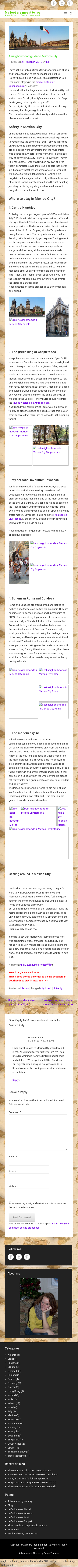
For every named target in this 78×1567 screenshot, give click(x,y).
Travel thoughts (16, 1455)
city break (46, 988)
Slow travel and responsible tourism (27, 1525)
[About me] (39, 1306)
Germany (12, 1383)
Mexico (24, 988)
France (11, 1379)
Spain (11, 1447)
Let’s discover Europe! (20, 1521)
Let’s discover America (20, 1513)
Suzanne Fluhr (35, 1037)
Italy (10, 1411)
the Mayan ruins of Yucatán (36, 964)
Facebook (54, 3)
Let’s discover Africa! (19, 1509)
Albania (12, 1354)
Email (12, 1171)
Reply (15, 1080)
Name (13, 1156)
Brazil (11, 1358)
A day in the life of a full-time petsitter (28, 1478)
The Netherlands (17, 1451)
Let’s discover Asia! (18, 1517)
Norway (12, 1427)
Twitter (62, 3)
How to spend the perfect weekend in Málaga (33, 1474)
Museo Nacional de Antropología (31, 402)
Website (13, 1186)
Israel (11, 1407)
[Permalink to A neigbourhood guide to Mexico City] (39, 38)
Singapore (13, 1439)
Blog (10, 1505)
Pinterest (70, 3)
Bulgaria (12, 1363)
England (12, 1375)
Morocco (13, 1419)
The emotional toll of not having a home (29, 1470)
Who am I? (13, 1529)
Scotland (13, 1435)
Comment (15, 1112)
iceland (12, 1395)
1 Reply (58, 988)
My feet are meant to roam (24, 12)
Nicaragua (13, 1423)
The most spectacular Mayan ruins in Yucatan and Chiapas (57, 1004)
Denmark (13, 1371)
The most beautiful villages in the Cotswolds (32, 1486)
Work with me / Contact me (22, 1533)
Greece (12, 1387)
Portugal (12, 1431)
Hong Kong (14, 1391)
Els (48, 61)
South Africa (14, 1443)
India (10, 1399)
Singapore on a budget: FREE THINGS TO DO (32, 1482)
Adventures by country (20, 1501)
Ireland (11, 1403)
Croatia (12, 1366)
